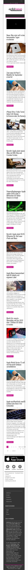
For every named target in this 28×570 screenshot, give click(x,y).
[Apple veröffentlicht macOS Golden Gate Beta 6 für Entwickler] (16, 414)
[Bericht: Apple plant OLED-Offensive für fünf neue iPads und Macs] (16, 246)
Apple (7, 509)
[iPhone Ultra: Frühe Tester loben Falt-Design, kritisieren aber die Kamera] (16, 124)
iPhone (7, 514)
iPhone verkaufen (9, 479)
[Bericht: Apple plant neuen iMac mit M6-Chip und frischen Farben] (16, 163)
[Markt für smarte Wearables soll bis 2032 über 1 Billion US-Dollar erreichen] (16, 333)
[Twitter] (15, 3)
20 (23, 448)
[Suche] (21, 1)
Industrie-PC (8, 476)
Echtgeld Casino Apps (10, 477)
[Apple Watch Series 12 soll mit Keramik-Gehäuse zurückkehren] (16, 375)
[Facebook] (14, 3)
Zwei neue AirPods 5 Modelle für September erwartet (14, 74)
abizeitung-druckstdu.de (10, 480)
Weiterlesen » (10, 66)
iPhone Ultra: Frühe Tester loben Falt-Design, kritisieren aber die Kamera (16, 113)
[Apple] (17, 3)
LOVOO (7, 474)
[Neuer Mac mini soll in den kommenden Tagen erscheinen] (16, 47)
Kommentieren (20, 41)
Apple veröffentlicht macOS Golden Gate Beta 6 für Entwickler (16, 403)
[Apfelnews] (15, 9)
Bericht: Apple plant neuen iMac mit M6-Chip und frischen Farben (16, 152)
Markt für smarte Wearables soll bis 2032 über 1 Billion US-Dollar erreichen (15, 321)
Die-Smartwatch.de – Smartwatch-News (14, 473)
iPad (7, 512)
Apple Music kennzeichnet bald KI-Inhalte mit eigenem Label (15, 275)
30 (7, 450)
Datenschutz (9, 501)
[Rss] (10, 3)
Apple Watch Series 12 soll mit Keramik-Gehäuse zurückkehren (16, 364)
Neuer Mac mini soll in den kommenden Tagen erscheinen (16, 37)
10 (20, 448)
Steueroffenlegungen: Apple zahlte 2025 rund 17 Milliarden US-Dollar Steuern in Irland (16, 194)
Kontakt (8, 495)
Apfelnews (8, 492)
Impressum (8, 499)
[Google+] (12, 3)
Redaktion (8, 497)
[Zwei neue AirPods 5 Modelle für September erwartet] (16, 85)
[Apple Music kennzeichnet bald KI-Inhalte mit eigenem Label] (16, 285)
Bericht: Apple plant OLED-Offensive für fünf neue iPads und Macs (16, 236)
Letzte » (14, 450)
